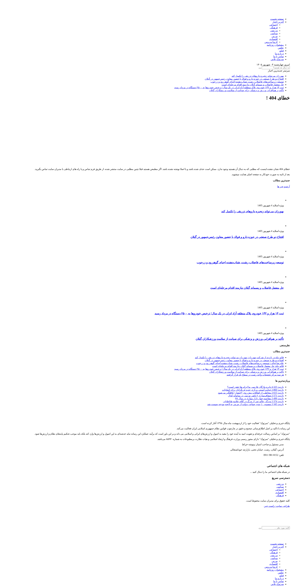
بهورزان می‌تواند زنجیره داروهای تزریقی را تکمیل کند (258, 76)
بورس (275, 36)
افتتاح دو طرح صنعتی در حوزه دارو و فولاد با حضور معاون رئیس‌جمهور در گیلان (244, 79)
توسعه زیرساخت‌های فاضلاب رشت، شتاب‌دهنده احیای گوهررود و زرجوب (247, 81)
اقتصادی (273, 39)
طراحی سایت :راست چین (277, 506)
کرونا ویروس (271, 42)
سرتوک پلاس (277, 59)
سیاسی (274, 33)
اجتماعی (273, 24)
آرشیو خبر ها (283, 186)
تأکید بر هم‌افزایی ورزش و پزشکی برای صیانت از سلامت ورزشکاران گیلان (246, 90)
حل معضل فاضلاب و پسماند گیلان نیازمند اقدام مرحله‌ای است (253, 84)
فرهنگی (274, 27)
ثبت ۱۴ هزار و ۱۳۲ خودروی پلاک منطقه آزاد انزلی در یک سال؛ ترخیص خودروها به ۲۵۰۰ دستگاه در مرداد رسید (229, 87)
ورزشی (274, 30)
